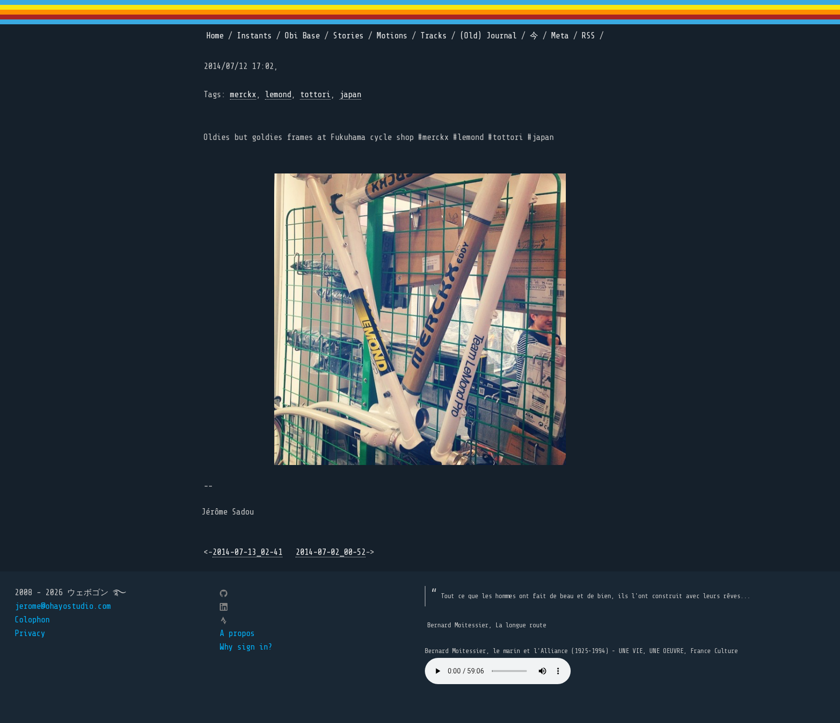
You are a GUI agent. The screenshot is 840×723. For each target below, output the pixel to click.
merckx (243, 94)
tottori (315, 94)
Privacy (30, 633)
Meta (560, 35)
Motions (392, 35)
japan (350, 94)
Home (215, 35)
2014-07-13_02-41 (247, 552)
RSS (588, 35)
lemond (278, 94)
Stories (348, 35)
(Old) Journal (488, 35)
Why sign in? (246, 647)
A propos (237, 633)
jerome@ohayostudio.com (63, 606)
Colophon (32, 619)
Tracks (433, 35)
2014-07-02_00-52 (331, 552)
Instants (254, 35)
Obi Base (302, 35)
